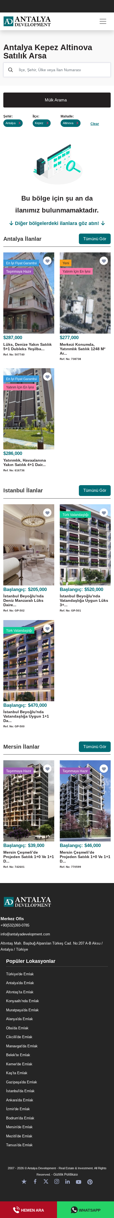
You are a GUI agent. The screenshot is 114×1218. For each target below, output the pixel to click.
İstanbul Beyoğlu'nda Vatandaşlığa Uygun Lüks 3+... (84, 600)
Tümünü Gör (94, 238)
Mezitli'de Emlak (19, 1136)
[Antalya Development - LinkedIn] (67, 1181)
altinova (70, 123)
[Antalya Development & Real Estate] (27, 21)
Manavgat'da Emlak (22, 1046)
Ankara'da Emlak (19, 1100)
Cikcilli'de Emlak (19, 1037)
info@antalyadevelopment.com (25, 934)
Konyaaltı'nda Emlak (22, 1001)
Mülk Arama (56, 100)
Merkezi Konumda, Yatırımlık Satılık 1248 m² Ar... (82, 348)
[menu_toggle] (102, 21)
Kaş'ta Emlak (16, 1073)
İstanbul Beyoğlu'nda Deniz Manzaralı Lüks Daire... (23, 600)
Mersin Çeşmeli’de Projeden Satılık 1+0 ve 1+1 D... (28, 856)
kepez (41, 123)
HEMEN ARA (32, 1210)
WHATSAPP (89, 1210)
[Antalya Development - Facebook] (35, 1181)
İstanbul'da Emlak (20, 1091)
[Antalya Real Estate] (57, 906)
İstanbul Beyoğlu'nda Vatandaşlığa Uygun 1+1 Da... (26, 716)
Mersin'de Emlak (19, 1127)
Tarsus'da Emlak (19, 1145)
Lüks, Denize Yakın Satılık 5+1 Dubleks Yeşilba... (27, 346)
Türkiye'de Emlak (20, 974)
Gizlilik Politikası (65, 1174)
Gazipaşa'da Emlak (21, 1082)
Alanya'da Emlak (19, 1019)
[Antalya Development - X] (45, 1181)
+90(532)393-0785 (15, 925)
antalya (13, 123)
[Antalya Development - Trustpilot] (24, 1181)
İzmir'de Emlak (18, 1109)
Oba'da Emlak (17, 1028)
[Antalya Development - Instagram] (56, 1181)
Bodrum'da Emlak (20, 1118)
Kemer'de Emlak (19, 1064)
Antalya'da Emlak (20, 983)
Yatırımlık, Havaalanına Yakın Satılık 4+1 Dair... (24, 462)
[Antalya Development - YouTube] (78, 1181)
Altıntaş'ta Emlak (19, 992)
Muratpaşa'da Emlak (22, 1010)
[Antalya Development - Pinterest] (90, 1181)
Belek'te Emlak (18, 1055)
